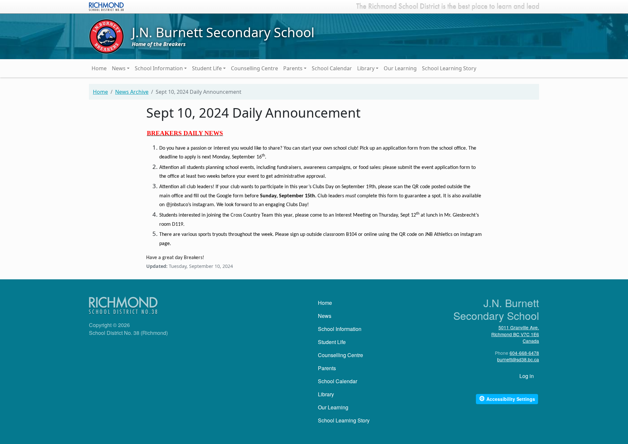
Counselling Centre (254, 68)
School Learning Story (449, 68)
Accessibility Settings (507, 398)
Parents (293, 68)
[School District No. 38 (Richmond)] (106, 5)
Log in (526, 376)
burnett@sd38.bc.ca (518, 359)
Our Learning (400, 68)
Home (99, 68)
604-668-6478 (524, 353)
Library (366, 68)
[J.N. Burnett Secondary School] (106, 36)
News (119, 68)
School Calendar (332, 68)
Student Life (207, 68)
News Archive (131, 91)
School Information (159, 68)
